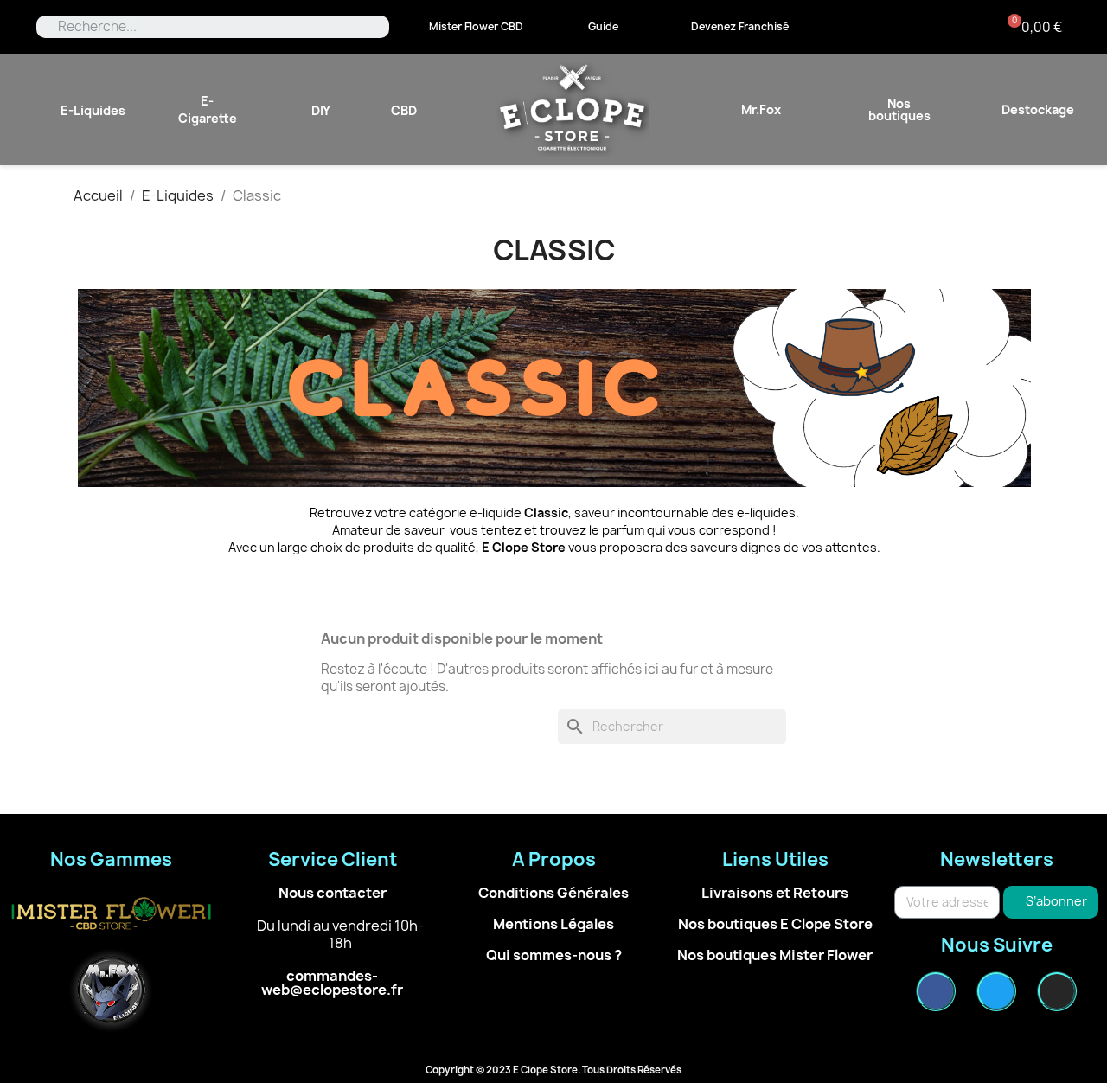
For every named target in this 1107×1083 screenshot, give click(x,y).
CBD (404, 110)
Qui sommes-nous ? (554, 954)
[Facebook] (936, 991)
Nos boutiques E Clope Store (775, 923)
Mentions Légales (553, 923)
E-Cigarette (207, 109)
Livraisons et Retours (774, 892)
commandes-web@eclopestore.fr (332, 982)
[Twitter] (996, 991)
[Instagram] (1057, 991)
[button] (476, 27)
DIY (320, 110)
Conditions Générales (553, 892)
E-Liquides (93, 110)
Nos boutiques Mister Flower (775, 954)
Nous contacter (332, 892)
